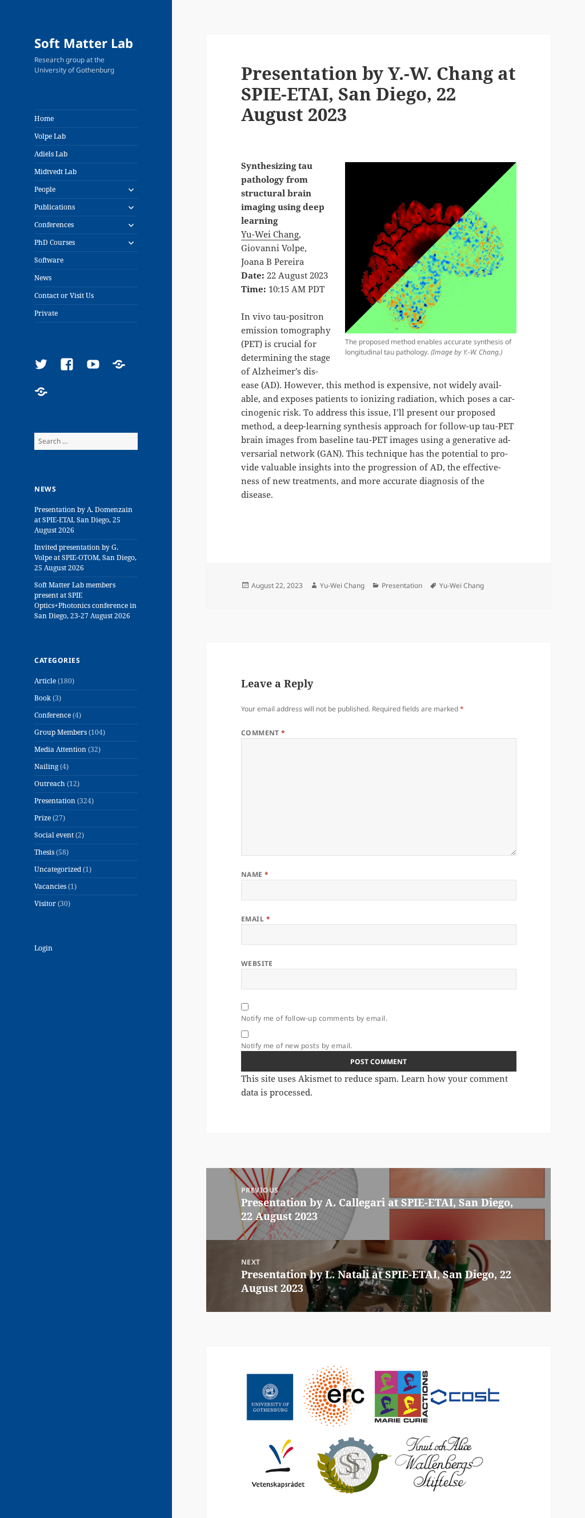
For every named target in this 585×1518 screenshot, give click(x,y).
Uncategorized (57, 869)
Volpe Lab (50, 136)
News (42, 278)
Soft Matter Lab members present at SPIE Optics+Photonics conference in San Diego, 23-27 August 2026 (85, 600)
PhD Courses (54, 242)
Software (48, 260)
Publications (54, 207)
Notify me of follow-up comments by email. (314, 1018)
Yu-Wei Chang (270, 234)
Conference (52, 715)
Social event (54, 835)
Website (257, 963)
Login (43, 948)
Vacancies (50, 886)
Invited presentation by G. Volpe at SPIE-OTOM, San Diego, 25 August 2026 (85, 557)
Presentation (54, 801)
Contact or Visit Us (64, 295)
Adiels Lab (50, 154)
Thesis (44, 852)
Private (46, 313)
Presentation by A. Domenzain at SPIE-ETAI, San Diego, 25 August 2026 (83, 520)
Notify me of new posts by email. (296, 1045)
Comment (263, 733)
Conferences (54, 224)
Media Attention (60, 749)
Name (255, 874)
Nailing (46, 766)
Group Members (60, 732)
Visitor (45, 903)
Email (255, 919)
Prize (42, 818)
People (44, 189)
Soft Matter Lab (83, 42)
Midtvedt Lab (55, 171)
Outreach (49, 783)
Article (45, 681)
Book (42, 698)
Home (44, 118)
